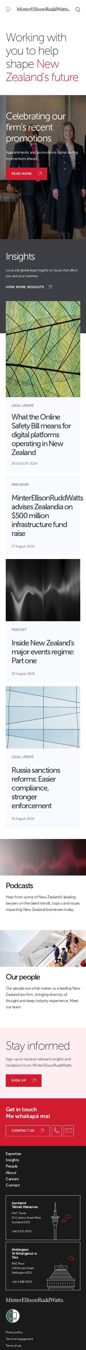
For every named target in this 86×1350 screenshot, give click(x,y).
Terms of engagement (19, 1339)
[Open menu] (8, 9)
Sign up (18, 1080)
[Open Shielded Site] (13, 1313)
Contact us (23, 1131)
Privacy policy (14, 1332)
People (12, 1166)
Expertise (13, 1154)
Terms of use (13, 1345)
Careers (12, 1179)
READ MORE (21, 174)
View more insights (25, 287)
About (11, 1173)
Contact (13, 1185)
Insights (12, 1160)
